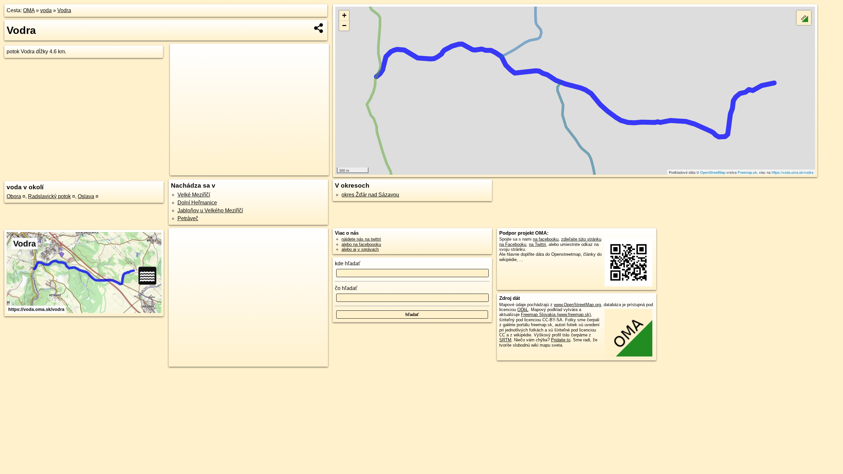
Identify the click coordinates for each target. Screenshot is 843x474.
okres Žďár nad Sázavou (370, 195)
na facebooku (545, 239)
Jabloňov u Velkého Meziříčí (210, 210)
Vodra (64, 10)
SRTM (505, 339)
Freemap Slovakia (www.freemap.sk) (556, 314)
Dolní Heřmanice (197, 202)
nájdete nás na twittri (361, 239)
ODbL (522, 309)
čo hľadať (346, 288)
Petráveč (187, 218)
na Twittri (537, 244)
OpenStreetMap (712, 172)
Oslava (86, 196)
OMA (29, 10)
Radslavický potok (49, 196)
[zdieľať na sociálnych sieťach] (319, 28)
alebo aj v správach (360, 249)
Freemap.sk (747, 172)
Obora (14, 196)
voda (46, 10)
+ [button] (344, 15)
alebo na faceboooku (361, 244)
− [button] (344, 25)
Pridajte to (560, 339)
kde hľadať (347, 263)
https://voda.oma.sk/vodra (792, 172)
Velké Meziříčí (193, 195)
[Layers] (804, 18)
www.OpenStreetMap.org (577, 304)
